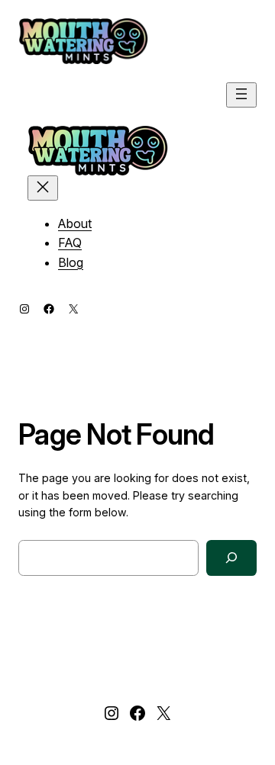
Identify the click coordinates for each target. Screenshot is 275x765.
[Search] (231, 558)
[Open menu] (241, 95)
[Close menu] (43, 188)
